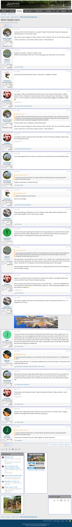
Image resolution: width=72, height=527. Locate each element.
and (24, 149)
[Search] (69, 11)
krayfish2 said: (19, 114)
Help (62, 521)
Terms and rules (47, 521)
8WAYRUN (44, 525)
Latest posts (6, 454)
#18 (69, 389)
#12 (69, 247)
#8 (69, 171)
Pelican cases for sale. (11, 487)
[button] (7, 11)
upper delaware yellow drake (13, 475)
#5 (69, 110)
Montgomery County (7, 46)
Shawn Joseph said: (20, 175)
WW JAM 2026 (8, 457)
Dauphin (10, 106)
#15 (69, 331)
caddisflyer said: (19, 354)
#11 (69, 229)
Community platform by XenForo (36, 524)
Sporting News (8, 473)
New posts (3, 14)
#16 (69, 351)
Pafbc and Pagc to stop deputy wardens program (12, 467)
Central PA (9, 87)
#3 (69, 71)
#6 (69, 134)
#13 (69, 275)
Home (4, 11)
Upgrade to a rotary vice (11, 481)
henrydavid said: (19, 193)
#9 (69, 190)
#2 (69, 50)
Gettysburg (9, 67)
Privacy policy (56, 521)
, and (24, 106)
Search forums (11, 14)
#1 (69, 29)
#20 (69, 426)
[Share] (67, 29)
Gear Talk (6, 484)
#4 (69, 91)
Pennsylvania (9, 225)
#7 (69, 153)
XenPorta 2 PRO (29, 525)
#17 (69, 371)
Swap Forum (7, 492)
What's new (27, 11)
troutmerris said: (19, 250)
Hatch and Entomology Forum (12, 478)
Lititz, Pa (10, 347)
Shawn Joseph (6, 22)
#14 (69, 297)
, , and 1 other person (31, 366)
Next (7, 25)
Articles (12, 11)
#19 (69, 408)
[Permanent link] (54, 40)
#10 (69, 209)
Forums (19, 11)
